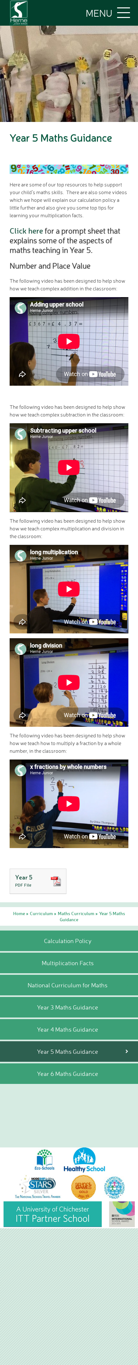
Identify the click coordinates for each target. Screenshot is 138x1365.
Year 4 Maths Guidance (67, 1029)
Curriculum (41, 913)
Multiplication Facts (68, 963)
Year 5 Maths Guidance (67, 1051)
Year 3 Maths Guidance (67, 1007)
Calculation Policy (67, 941)
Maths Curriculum (76, 913)
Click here (26, 231)
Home (19, 913)
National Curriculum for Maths (68, 985)
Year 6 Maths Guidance (67, 1073)
